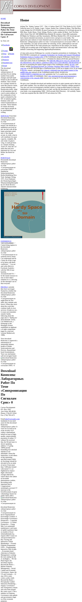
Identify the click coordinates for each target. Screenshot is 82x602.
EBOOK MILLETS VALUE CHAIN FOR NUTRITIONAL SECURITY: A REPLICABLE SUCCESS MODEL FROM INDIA (49, 62)
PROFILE (4, 287)
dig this (72, 64)
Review (24, 70)
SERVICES (5, 116)
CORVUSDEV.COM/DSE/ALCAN (32, 74)
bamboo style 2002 (26, 76)
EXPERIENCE (6, 241)
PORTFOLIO (5, 158)
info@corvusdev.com (12, 419)
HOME (3, 19)
